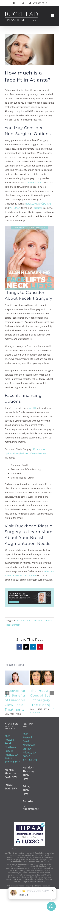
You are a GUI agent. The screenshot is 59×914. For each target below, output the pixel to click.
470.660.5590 (30, 760)
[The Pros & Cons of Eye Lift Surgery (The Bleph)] (42, 672)
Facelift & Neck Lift (33, 620)
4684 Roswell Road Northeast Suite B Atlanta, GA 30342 (11, 747)
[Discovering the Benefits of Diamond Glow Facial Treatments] (17, 672)
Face (19, 620)
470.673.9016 (12, 762)
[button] (7, 693)
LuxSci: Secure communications (20, 849)
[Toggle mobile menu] (52, 15)
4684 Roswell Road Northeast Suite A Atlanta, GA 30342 (29, 745)
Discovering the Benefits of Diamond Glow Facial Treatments (15, 700)
